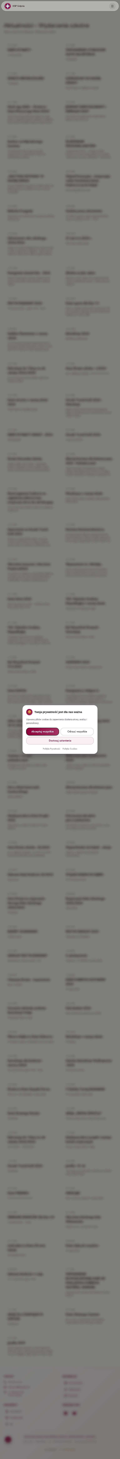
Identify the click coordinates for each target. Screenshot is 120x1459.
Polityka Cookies (70, 749)
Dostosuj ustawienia (60, 740)
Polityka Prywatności (51, 749)
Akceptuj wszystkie (42, 731)
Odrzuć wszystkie (77, 731)
